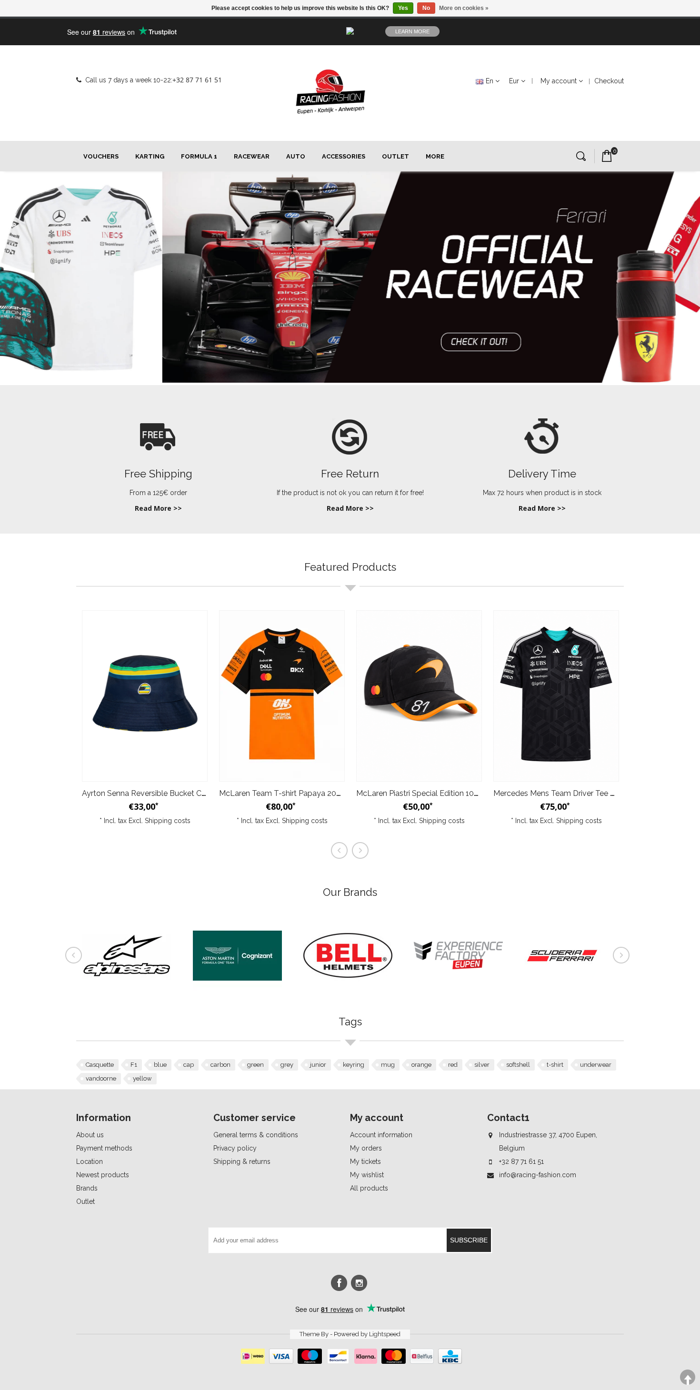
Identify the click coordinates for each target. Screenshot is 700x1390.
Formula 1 (199, 156)
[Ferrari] (568, 998)
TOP (687, 1377)
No (426, 8)
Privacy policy (235, 1148)
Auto (295, 156)
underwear (595, 1064)
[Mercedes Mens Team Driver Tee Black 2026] (556, 696)
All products (369, 1188)
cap (188, 1064)
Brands (87, 1188)
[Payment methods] (350, 1361)
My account (558, 81)
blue (160, 1064)
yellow (142, 1078)
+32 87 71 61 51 (197, 79)
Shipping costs (167, 820)
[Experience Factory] (458, 998)
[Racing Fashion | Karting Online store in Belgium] (330, 92)
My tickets (365, 1161)
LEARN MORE (412, 31)
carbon (220, 1064)
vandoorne (101, 1078)
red (453, 1064)
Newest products (102, 1175)
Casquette (100, 1064)
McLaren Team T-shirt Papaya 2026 (282, 793)
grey (286, 1064)
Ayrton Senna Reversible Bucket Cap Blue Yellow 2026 (177, 793)
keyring (353, 1064)
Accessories (343, 156)
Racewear (252, 156)
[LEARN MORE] (578, 31)
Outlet (395, 156)
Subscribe (469, 1240)
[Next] (621, 955)
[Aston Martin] (237, 998)
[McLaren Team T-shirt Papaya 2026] (282, 696)
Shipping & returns (241, 1161)
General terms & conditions (255, 1135)
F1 (133, 1064)
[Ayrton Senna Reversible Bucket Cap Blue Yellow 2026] (144, 696)
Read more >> (158, 508)
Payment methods (104, 1148)
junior (318, 1064)
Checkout (609, 81)
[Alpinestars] (126, 998)
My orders (366, 1148)
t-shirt (555, 1064)
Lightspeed (384, 1334)
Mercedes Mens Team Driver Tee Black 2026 (571, 793)
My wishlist (367, 1175)
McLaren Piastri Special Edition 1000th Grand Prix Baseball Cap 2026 (476, 793)
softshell (518, 1064)
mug (388, 1064)
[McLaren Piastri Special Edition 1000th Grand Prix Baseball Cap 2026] (419, 696)
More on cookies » (464, 8)
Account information (381, 1135)
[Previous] (73, 955)
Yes (403, 8)
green (255, 1064)
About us (90, 1135)
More (435, 156)
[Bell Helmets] (347, 998)
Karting (149, 156)
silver (482, 1064)
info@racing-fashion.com (537, 1175)
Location (89, 1161)
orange (421, 1064)
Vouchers (101, 156)
